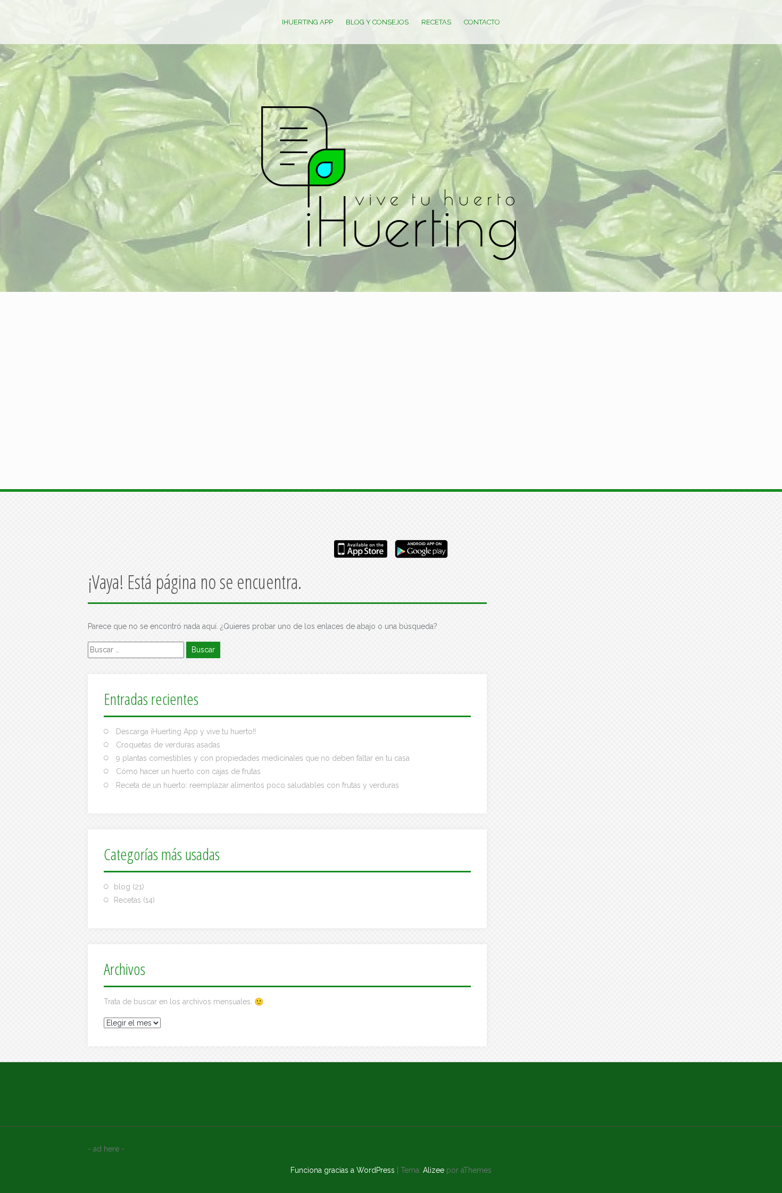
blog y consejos (377, 22)
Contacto (482, 22)
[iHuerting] (391, 185)
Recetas (436, 22)
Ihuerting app (307, 22)
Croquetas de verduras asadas (168, 745)
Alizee (433, 1170)
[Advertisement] (391, 345)
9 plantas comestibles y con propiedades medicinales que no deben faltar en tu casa (263, 758)
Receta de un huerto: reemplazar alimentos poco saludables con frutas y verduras (257, 785)
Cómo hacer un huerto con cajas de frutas (188, 771)
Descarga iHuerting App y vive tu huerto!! (186, 731)
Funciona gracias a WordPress (342, 1170)
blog (122, 887)
